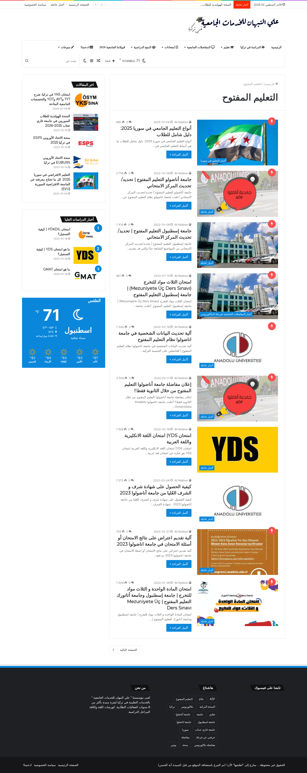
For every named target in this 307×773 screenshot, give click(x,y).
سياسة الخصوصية (35, 4)
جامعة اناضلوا (184, 722)
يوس (173, 745)
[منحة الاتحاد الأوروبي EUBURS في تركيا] (85, 162)
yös (201, 699)
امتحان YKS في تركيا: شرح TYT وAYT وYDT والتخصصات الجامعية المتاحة (50, 99)
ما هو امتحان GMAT (56, 269)
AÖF (212, 699)
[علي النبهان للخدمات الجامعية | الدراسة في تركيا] (232, 24)
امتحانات (170, 47)
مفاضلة (185, 737)
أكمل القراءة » (179, 154)
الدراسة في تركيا (251, 47)
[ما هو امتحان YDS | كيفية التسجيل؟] (85, 255)
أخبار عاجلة (57, 4)
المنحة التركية (207, 706)
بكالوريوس (187, 706)
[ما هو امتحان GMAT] (85, 275)
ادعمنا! (85, 47)
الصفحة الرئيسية (79, 4)
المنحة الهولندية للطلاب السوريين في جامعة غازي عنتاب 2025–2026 (188, 4)
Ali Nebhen (181, 122)
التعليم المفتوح (184, 699)
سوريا (185, 729)
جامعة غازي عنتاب (205, 729)
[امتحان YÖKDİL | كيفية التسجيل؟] (85, 235)
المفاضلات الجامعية (199, 47)
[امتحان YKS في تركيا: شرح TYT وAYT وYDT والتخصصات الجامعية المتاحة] (85, 100)
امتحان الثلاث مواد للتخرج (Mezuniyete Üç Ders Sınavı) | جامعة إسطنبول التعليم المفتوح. (159, 288)
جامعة (200, 714)
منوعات (66, 47)
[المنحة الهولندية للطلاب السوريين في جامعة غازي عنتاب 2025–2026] (85, 122)
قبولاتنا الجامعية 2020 (112, 47)
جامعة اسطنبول (206, 722)
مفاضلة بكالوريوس (204, 745)
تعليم (227, 47)
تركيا (172, 706)
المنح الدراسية (143, 47)
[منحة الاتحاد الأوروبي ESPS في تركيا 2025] (85, 143)
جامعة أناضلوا (183, 714)
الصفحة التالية (128, 650)
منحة (185, 745)
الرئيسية (276, 47)
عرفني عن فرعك (205, 737)
